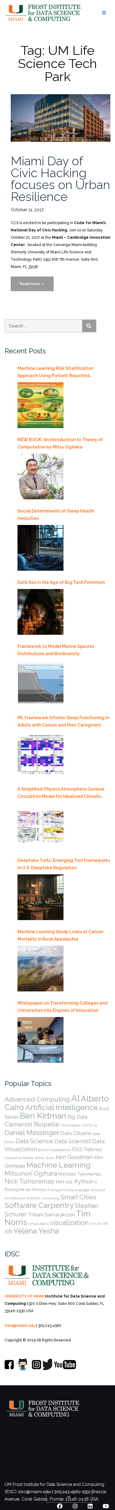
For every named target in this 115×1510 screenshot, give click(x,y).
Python (84, 1181)
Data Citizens (75, 1133)
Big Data (77, 1117)
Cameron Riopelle (32, 1124)
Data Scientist (72, 1141)
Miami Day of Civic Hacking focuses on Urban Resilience (60, 179)
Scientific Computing (42, 1198)
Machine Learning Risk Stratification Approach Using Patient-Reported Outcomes (55, 372)
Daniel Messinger (32, 1133)
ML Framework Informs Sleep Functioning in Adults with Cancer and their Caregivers (63, 721)
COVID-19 (89, 1125)
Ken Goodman (74, 1157)
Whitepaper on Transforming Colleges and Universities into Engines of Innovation (62, 1007)
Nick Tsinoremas (29, 1181)
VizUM (95, 1224)
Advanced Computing (37, 1099)
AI (75, 1098)
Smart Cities (78, 1197)
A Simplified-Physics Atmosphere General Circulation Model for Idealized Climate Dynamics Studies (60, 793)
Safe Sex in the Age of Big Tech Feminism (61, 582)
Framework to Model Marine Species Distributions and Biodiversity (55, 650)
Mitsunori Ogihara (31, 1173)
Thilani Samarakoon (51, 1215)
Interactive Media (19, 1158)
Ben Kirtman (43, 1115)
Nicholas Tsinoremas (79, 1174)
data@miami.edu (20, 1325)
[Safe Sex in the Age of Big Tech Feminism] (40, 612)
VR (105, 1223)
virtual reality (38, 1224)
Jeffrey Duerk (44, 1158)
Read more (37, 286)
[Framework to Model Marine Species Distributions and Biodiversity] (40, 683)
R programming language (68, 1190)
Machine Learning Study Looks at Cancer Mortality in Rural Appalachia (60, 935)
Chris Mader (70, 1125)
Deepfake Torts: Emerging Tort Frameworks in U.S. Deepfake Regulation (63, 864)
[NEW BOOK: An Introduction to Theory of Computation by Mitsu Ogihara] (40, 476)
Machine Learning (59, 1165)
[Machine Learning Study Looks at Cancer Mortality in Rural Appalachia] (40, 968)
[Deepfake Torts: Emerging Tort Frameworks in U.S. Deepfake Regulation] (40, 897)
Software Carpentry (39, 1205)
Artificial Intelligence (61, 1107)
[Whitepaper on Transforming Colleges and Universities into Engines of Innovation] (40, 1040)
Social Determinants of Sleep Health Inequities (55, 515)
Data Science (34, 1141)
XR (8, 1231)
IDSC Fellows (87, 1149)
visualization (69, 1222)
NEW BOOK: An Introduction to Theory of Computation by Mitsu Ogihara (60, 443)
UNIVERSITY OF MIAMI (24, 1296)
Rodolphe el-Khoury (25, 1189)
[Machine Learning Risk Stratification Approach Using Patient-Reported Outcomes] (40, 405)
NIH (60, 1182)
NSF (69, 1182)
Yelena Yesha (36, 1230)
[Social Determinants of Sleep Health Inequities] (40, 548)
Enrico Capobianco (54, 1150)
